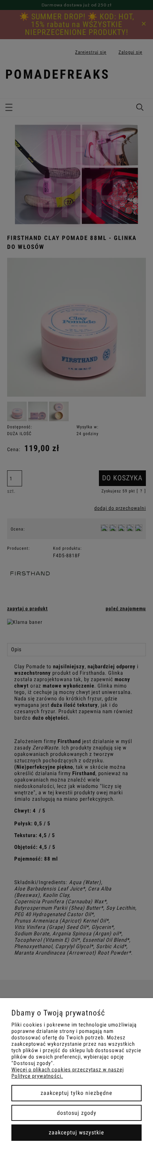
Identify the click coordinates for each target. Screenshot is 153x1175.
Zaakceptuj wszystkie (76, 1132)
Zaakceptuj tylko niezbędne (76, 1093)
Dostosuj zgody (76, 1112)
